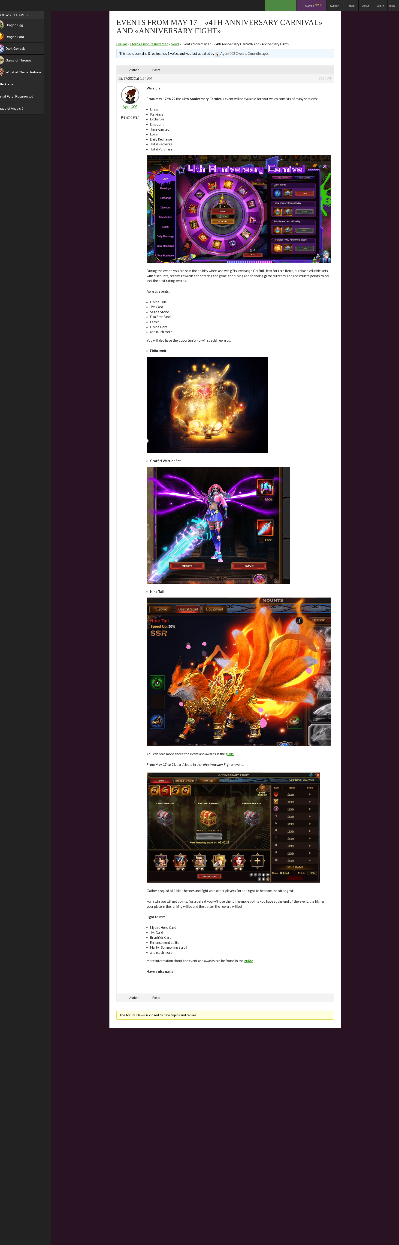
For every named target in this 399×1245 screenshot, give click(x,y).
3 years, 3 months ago (252, 53)
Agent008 (227, 53)
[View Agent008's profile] (217, 53)
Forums (121, 44)
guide (230, 754)
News (175, 44)
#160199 (325, 78)
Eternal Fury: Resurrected (149, 44)
